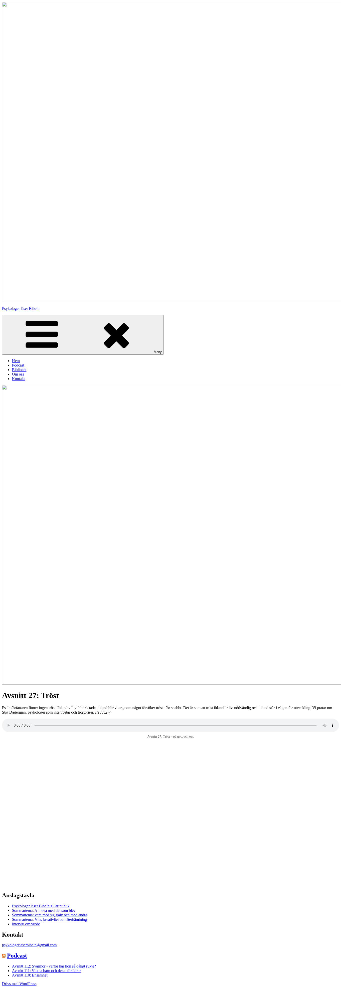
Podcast (18, 365)
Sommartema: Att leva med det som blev (44, 910)
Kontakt (18, 379)
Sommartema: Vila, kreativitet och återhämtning (49, 919)
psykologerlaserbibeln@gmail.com (29, 945)
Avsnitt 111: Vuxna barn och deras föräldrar (46, 971)
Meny (158, 352)
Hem (16, 361)
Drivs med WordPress (19, 984)
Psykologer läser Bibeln (20, 308)
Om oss (18, 374)
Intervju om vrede (26, 924)
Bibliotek (19, 370)
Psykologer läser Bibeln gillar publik (40, 906)
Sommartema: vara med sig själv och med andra (49, 915)
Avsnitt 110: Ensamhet (29, 975)
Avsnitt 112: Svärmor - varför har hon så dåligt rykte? (54, 966)
